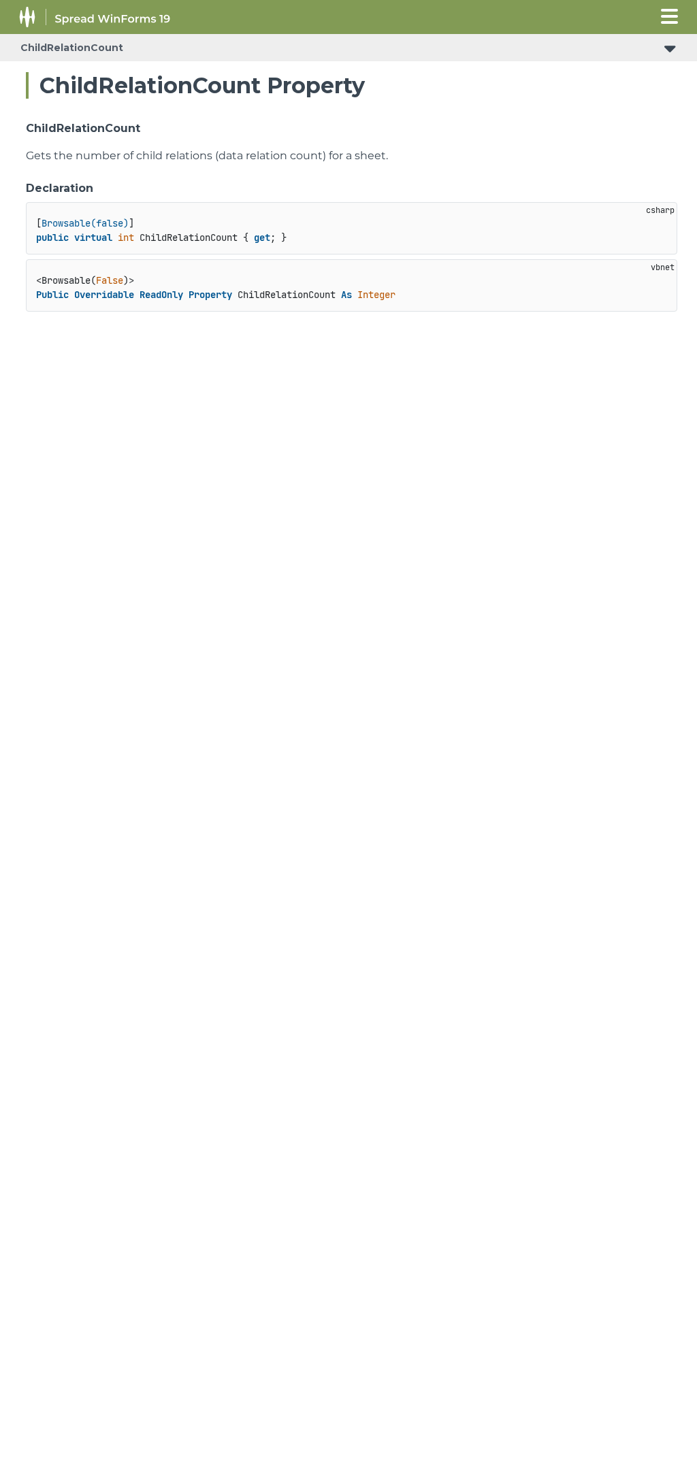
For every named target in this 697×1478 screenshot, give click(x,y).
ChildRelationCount (71, 48)
